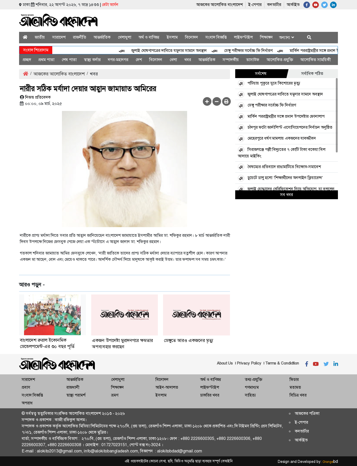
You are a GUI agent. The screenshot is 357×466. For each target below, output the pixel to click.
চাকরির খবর (209, 395)
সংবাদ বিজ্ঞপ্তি (216, 37)
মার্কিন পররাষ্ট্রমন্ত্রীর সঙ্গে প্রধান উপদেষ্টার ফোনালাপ (286, 116)
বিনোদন (191, 37)
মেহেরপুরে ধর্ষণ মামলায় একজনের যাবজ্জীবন (281, 138)
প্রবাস (26, 387)
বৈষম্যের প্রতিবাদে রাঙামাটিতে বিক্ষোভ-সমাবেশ (284, 166)
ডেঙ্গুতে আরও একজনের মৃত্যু (188, 340)
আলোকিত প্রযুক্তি (280, 59)
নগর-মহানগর (118, 59)
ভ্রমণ (114, 395)
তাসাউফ (252, 59)
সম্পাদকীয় (231, 59)
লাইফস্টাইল (243, 37)
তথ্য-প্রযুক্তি (253, 379)
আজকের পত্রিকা (307, 413)
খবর (187, 59)
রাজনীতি (79, 37)
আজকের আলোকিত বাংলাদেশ (219, 4)
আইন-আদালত (167, 387)
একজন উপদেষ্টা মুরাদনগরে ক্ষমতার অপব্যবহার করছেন (122, 343)
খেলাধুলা (124, 37)
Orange (330, 462)
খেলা (173, 59)
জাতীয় (40, 37)
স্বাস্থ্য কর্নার (92, 59)
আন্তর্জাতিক (102, 37)
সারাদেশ (59, 37)
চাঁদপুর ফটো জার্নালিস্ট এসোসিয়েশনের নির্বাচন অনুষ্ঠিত (289, 127)
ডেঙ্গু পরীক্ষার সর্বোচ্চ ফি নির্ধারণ (242, 50)
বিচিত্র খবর (298, 395)
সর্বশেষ (261, 73)
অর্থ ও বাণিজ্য (149, 37)
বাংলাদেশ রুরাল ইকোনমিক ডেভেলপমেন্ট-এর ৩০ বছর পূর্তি (47, 343)
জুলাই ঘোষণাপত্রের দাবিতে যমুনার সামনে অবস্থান (162, 50)
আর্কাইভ (293, 4)
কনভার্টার (274, 4)
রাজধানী (72, 387)
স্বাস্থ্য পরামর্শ (75, 395)
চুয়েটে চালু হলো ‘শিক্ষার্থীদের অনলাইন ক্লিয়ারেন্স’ (285, 177)
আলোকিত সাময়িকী (315, 59)
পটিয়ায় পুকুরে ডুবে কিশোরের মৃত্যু (273, 83)
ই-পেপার (255, 4)
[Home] (25, 37)
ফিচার (294, 379)
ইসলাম (172, 37)
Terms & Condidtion (282, 363)
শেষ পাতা (69, 59)
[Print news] (226, 101)
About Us (225, 363)
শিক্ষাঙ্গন (266, 37)
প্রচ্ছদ (27, 59)
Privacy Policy (249, 363)
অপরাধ (27, 403)
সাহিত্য (250, 395)
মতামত (295, 387)
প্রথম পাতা (46, 59)
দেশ (139, 59)
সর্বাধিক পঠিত (312, 73)
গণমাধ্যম (252, 387)
